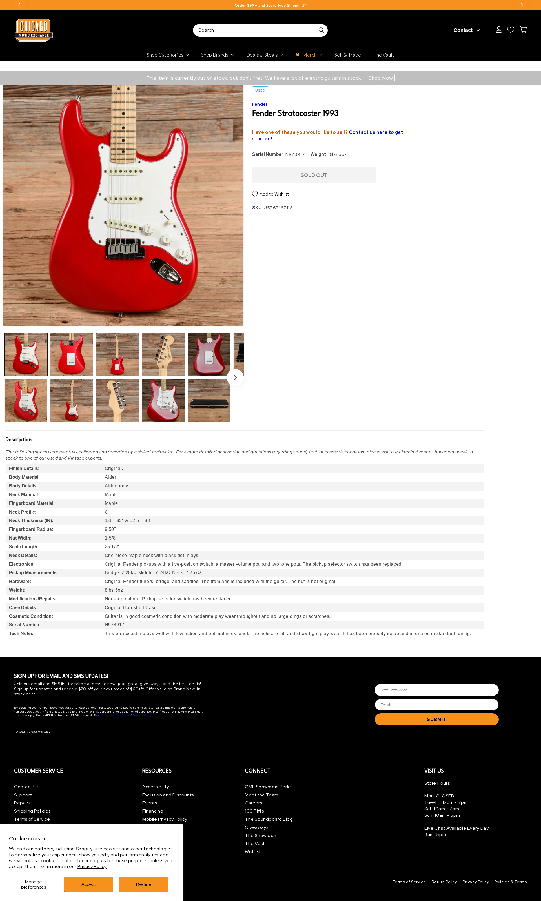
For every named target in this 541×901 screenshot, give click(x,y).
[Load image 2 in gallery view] (25, 400)
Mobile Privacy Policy (164, 819)
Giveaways (256, 827)
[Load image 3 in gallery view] (71, 354)
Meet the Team (261, 795)
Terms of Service (32, 819)
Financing (152, 811)
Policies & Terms (511, 881)
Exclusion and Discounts (168, 795)
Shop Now (381, 78)
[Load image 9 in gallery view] (209, 354)
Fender (260, 104)
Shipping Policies (32, 811)
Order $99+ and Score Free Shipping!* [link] (270, 5)
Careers (253, 803)
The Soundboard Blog (269, 819)
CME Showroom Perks (268, 787)
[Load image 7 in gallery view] (163, 354)
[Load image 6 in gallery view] (117, 400)
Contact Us (26, 787)
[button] (245, 440)
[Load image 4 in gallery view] (71, 400)
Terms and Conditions (115, 716)
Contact (463, 30)
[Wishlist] (510, 29)
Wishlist (253, 852)
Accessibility (155, 787)
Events (149, 803)
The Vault (255, 844)
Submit (437, 719)
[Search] (321, 30)
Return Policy (444, 881)
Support (23, 795)
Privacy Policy (92, 866)
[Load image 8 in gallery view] (163, 400)
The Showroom (261, 835)
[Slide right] (235, 377)
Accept (88, 884)
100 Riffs (254, 811)
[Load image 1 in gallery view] (25, 354)
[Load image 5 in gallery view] (117, 354)
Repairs (22, 803)
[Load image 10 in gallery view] (209, 400)
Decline (143, 884)
